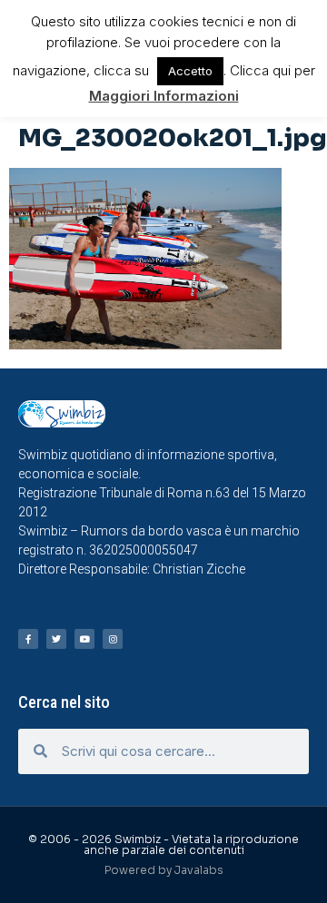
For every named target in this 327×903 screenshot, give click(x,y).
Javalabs (198, 870)
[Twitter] (56, 639)
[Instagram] (113, 639)
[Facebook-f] (28, 639)
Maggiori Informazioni (164, 95)
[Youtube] (84, 639)
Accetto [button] (190, 71)
